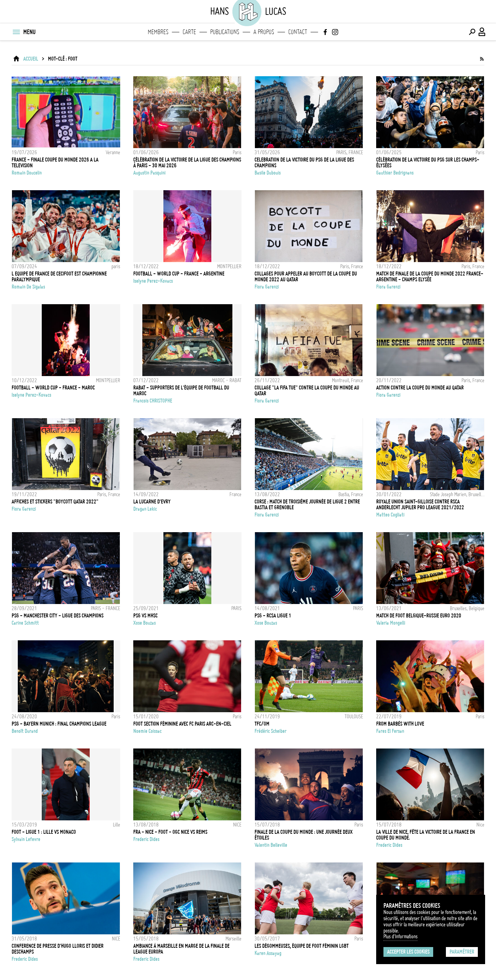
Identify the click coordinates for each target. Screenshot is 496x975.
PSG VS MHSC (145, 616)
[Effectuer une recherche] (472, 32)
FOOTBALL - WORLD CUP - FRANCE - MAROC (53, 388)
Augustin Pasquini (149, 173)
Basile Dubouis (268, 173)
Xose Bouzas (144, 623)
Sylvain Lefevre (26, 839)
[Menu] (16, 32)
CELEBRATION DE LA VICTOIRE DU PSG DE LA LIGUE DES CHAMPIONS (304, 162)
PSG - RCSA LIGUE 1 (273, 616)
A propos (263, 32)
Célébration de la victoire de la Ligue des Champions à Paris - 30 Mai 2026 (187, 162)
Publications (224, 32)
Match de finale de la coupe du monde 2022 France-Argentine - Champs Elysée (429, 276)
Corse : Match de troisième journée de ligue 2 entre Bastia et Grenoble (307, 504)
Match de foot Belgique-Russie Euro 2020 (418, 616)
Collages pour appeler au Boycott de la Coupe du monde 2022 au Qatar (306, 276)
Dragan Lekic (145, 509)
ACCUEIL (30, 59)
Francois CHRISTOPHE (152, 400)
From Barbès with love (400, 724)
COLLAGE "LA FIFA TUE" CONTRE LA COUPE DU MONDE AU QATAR (307, 390)
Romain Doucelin (27, 173)
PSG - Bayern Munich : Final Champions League (59, 724)
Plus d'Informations (400, 936)
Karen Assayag (268, 953)
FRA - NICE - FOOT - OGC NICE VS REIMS (170, 832)
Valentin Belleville (271, 845)
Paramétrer (462, 952)
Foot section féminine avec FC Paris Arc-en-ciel (182, 724)
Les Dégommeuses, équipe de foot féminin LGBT (302, 946)
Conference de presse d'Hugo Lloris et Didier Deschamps (57, 949)
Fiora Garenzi (267, 286)
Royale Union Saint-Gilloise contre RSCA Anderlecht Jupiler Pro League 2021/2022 (420, 504)
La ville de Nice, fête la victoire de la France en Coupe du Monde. (425, 835)
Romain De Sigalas (28, 286)
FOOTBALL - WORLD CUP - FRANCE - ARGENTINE (178, 274)
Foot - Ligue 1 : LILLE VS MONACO (44, 832)
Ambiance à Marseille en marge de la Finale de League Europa (181, 949)
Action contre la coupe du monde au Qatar (420, 388)
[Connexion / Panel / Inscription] (482, 32)
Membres (158, 32)
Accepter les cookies (408, 952)
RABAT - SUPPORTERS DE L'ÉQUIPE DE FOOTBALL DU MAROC (181, 390)
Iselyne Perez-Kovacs (153, 281)
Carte (189, 32)
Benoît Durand (25, 731)
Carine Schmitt (25, 623)
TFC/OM (262, 724)
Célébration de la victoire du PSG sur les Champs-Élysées (427, 162)
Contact (297, 32)
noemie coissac (147, 731)
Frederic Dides (146, 839)
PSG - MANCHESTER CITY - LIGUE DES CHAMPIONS (57, 616)
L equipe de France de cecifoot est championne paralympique (59, 276)
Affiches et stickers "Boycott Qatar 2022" (55, 502)
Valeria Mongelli (390, 623)
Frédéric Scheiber (270, 731)
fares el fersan (390, 731)
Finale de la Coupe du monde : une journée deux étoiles (304, 835)
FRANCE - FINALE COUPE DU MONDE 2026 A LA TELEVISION (55, 162)
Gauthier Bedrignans (395, 173)
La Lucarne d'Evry (152, 502)
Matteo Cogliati (390, 514)
